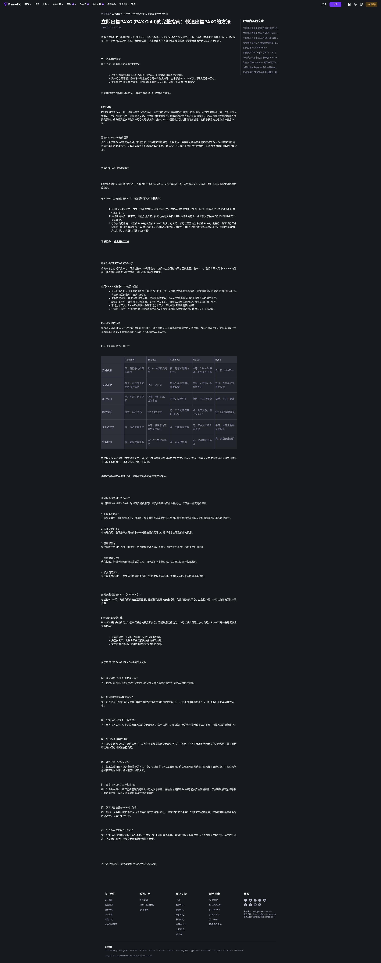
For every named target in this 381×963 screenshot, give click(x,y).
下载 (178, 899)
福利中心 (180, 919)
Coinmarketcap (111, 950)
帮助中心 (180, 904)
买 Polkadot (214, 914)
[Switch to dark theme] (355, 4)
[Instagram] (255, 900)
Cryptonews (194, 950)
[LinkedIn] (245, 905)
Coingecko (123, 950)
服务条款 (109, 904)
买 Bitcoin (213, 899)
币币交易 (144, 899)
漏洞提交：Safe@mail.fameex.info (258, 911)
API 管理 (109, 914)
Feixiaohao (238, 950)
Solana (152, 950)
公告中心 (109, 919)
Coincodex (205, 950)
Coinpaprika (217, 950)
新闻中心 (180, 909)
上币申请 (180, 929)
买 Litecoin (214, 919)
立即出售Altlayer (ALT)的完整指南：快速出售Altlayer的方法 (261, 67)
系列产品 (145, 894)
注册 (335, 4)
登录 (324, 4)
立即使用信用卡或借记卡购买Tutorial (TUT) (261, 33)
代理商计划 (181, 924)
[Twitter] (245, 900)
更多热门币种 (215, 924)
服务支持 (181, 894)
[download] (349, 4)
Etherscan (160, 950)
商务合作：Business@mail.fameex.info (260, 914)
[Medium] (255, 905)
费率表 (179, 934)
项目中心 (180, 914)
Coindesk (170, 950)
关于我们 (110, 894)
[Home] (12, 4)
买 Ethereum (215, 904)
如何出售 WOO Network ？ (255, 47)
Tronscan (143, 950)
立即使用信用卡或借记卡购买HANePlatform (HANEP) (261, 28)
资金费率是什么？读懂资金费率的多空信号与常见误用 (261, 42)
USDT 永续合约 (147, 904)
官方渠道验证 (111, 924)
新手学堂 (105, 13)
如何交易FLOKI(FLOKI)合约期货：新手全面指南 (261, 72)
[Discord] (264, 900)
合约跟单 (144, 909)
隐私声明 (109, 909)
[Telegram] (260, 900)
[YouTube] (250, 900)
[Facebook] (250, 905)
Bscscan (133, 950)
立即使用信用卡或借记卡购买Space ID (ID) (261, 38)
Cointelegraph (182, 950)
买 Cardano (214, 909)
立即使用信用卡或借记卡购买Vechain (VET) (261, 57)
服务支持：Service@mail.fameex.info (259, 917)
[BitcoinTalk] (260, 905)
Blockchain (228, 950)
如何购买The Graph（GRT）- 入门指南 (261, 52)
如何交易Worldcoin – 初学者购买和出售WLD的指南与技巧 (261, 62)
